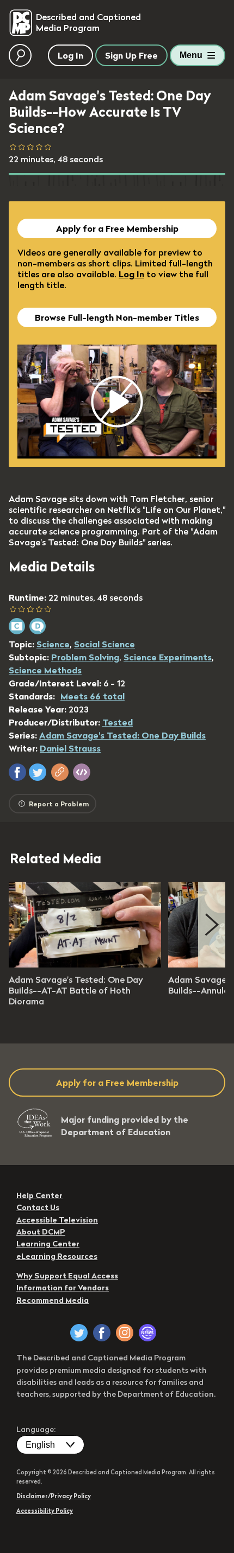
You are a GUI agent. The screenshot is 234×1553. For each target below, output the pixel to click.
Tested (117, 722)
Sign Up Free (131, 55)
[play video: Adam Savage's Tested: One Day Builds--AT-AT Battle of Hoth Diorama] (85, 964)
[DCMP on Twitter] (79, 1332)
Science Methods (45, 670)
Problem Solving (85, 657)
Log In (131, 274)
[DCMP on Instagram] (124, 1332)
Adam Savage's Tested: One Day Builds (122, 735)
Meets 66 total (92, 696)
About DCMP (40, 1232)
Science (53, 644)
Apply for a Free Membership (117, 228)
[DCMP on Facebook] (101, 1332)
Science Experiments (168, 657)
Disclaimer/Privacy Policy (53, 1496)
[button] (17, 772)
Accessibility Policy (44, 1510)
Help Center (39, 1195)
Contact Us (37, 1207)
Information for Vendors (62, 1288)
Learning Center (47, 1244)
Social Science (104, 644)
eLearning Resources (56, 1256)
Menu (191, 55)
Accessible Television (57, 1220)
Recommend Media (52, 1300)
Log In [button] (70, 55)
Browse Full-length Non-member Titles (117, 317)
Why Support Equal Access (67, 1276)
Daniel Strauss (70, 748)
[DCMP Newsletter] (147, 1332)
